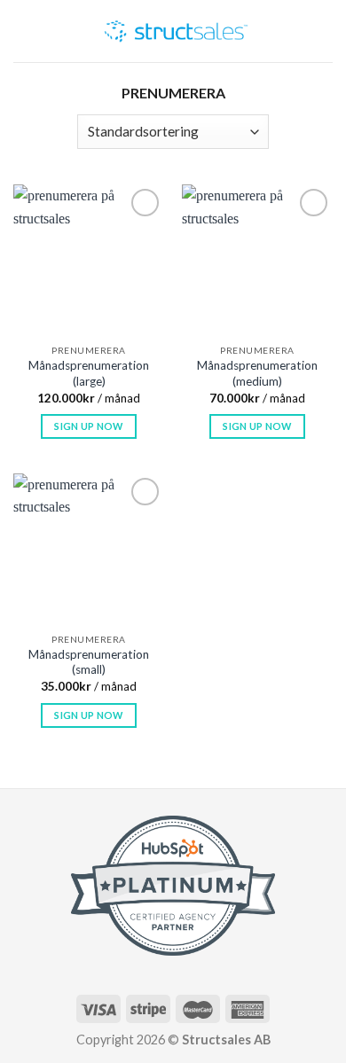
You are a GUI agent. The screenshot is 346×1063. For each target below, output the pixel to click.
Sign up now (88, 426)
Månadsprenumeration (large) (88, 373)
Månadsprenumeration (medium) (257, 373)
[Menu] (51, 41)
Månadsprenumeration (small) (88, 662)
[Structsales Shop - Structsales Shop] (176, 30)
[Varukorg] (297, 37)
